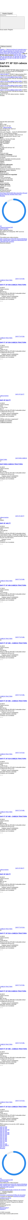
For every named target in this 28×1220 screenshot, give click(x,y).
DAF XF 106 (13, 56)
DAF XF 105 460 (4, 56)
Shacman (6, 53)
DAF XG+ (2, 59)
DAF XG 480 (12, 58)
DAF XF (16, 55)
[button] (14, 37)
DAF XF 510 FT (5, 400)
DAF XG (6, 58)
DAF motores (4, 240)
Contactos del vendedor (19, 1189)
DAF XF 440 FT (5, 523)
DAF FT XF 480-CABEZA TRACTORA (13, 585)
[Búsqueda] (12, 22)
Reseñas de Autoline (19, 1196)
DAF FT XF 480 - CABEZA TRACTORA (13, 643)
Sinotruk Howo (14, 53)
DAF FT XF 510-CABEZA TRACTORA (11, 77)
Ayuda (10, 1189)
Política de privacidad (19, 1195)
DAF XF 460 (20, 56)
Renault (22, 52)
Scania (2, 53)
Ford (24, 51)
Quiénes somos (4, 1189)
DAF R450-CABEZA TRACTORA (11, 464)
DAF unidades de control (7, 238)
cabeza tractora (7, 127)
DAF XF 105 (22, 55)
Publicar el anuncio (6, 422)
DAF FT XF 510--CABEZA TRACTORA (13, 933)
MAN (9, 52)
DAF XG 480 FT (21, 58)
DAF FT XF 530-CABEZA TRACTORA (11, 81)
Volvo (19, 53)
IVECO (5, 52)
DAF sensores (10, 241)
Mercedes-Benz (15, 52)
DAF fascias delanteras (20, 238)
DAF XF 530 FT (5, 874)
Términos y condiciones (6, 1195)
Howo (1, 52)
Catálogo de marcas (5, 1197)
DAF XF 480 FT (4, 74)
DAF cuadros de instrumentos (16, 240)
